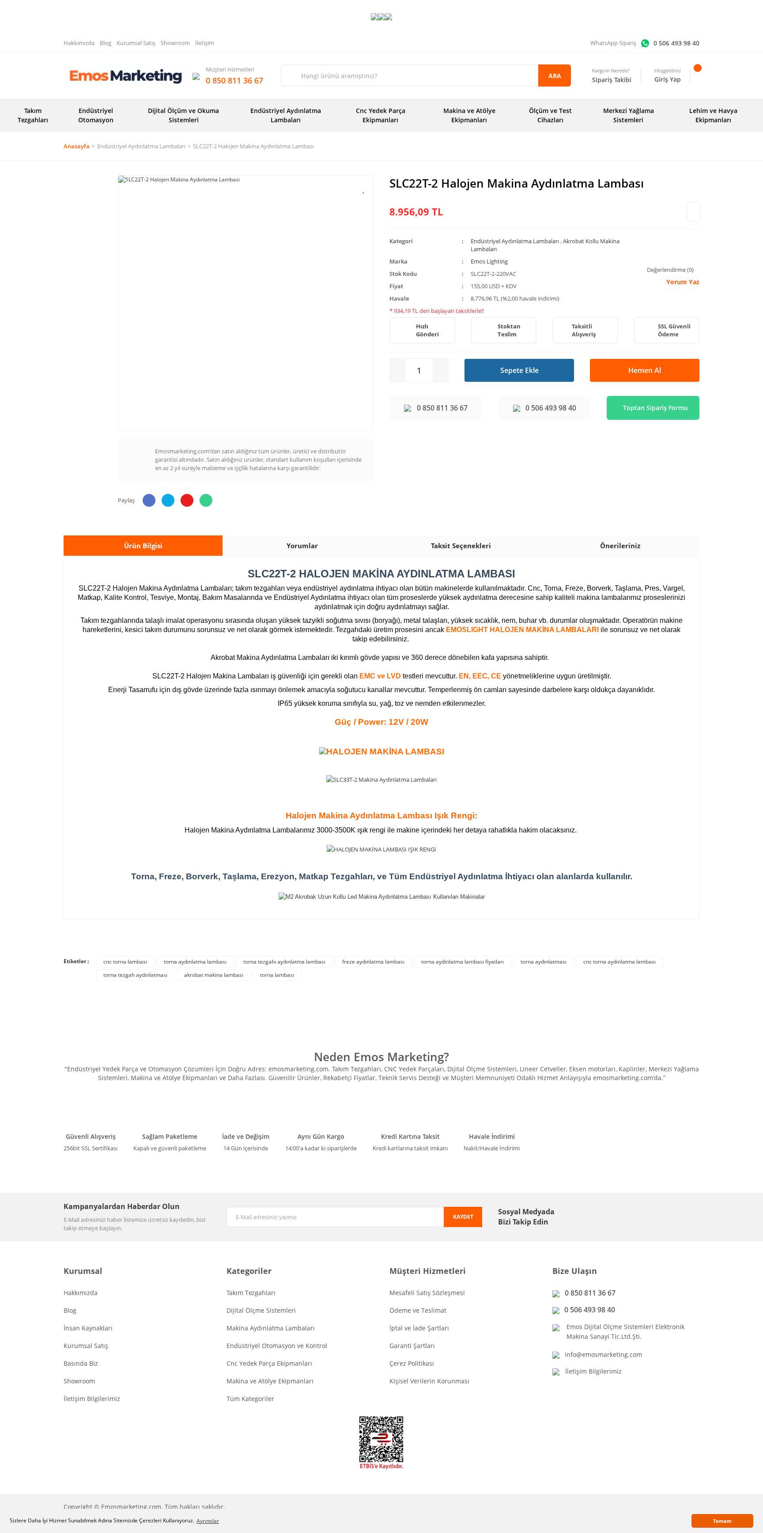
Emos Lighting (489, 261)
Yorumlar (302, 545)
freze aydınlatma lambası (373, 961)
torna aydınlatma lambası (195, 961)
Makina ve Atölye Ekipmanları (270, 1381)
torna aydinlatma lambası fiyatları (462, 961)
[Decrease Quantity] (397, 370)
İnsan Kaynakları (88, 1328)
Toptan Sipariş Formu (655, 407)
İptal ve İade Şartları (419, 1328)
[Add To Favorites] (364, 188)
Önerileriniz (620, 545)
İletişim (204, 43)
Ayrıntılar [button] (207, 1521)
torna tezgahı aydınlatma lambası (284, 961)
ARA (554, 76)
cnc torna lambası (125, 961)
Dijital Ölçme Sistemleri (261, 1310)
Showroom (175, 43)
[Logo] (125, 75)
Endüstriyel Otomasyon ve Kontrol (277, 1345)
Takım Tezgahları (251, 1292)
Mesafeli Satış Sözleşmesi (427, 1292)
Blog (105, 43)
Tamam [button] (722, 1521)
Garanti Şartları (412, 1345)
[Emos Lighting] (693, 211)
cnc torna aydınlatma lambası (619, 961)
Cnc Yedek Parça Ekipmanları (269, 1363)
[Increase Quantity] (440, 370)
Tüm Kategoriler (250, 1398)
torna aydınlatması (544, 961)
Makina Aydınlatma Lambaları (271, 1328)
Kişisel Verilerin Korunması (429, 1381)
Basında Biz (81, 1363)
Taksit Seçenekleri (461, 545)
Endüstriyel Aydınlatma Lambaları (515, 241)
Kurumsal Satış (136, 43)
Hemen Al (644, 370)
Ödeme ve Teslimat (417, 1310)
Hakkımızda (79, 43)
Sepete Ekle (519, 370)
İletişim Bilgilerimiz (92, 1398)
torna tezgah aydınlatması (135, 975)
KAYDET (463, 1216)
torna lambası (277, 975)
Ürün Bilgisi (143, 545)
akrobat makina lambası (213, 975)
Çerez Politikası (411, 1363)
